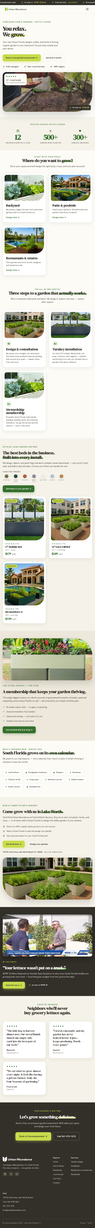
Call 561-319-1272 (66, 1136)
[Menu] (87, 9)
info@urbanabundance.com (14, 1210)
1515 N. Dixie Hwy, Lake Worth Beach (18, 1197)
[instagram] (5, 1174)
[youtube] (17, 1174)
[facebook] (11, 1174)
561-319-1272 (8, 1206)
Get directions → (14, 844)
